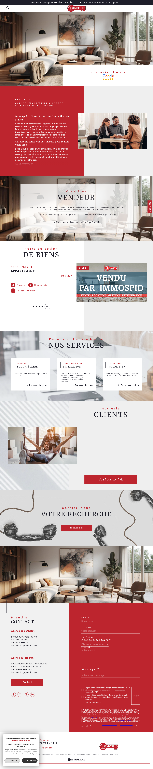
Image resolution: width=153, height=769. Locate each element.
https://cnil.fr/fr (95, 717)
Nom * (85, 618)
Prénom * (87, 627)
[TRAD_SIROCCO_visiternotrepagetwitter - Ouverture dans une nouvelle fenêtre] (19, 694)
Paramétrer (12, 761)
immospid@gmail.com (24, 645)
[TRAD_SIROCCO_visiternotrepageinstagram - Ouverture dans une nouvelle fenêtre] (26, 694)
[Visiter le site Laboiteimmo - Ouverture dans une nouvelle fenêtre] (76, 762)
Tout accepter (30, 761)
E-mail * (87, 647)
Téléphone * (89, 637)
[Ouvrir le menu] (140, 8)
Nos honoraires (90, 754)
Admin (97, 754)
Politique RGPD (109, 754)
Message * (90, 669)
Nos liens (101, 754)
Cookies (116, 754)
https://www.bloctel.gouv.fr (124, 720)
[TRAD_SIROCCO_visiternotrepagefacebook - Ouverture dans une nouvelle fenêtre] (13, 694)
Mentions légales (80, 754)
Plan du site (71, 754)
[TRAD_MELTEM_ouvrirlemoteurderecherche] (8, 8)
